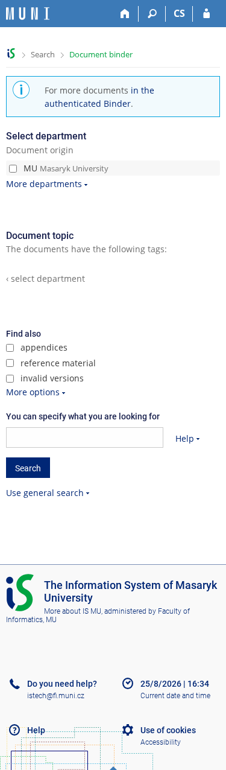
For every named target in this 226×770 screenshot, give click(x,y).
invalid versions (51, 378)
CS (179, 13)
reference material (57, 363)
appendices (42, 347)
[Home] (125, 14)
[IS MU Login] (206, 14)
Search (43, 54)
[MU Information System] (11, 53)
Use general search (45, 492)
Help (184, 438)
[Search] (152, 14)
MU (64, 168)
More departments (44, 183)
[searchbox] (84, 437)
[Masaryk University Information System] (27, 13)
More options (33, 392)
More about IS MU (72, 611)
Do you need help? (62, 684)
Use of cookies (168, 730)
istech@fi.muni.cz (55, 696)
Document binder (101, 54)
